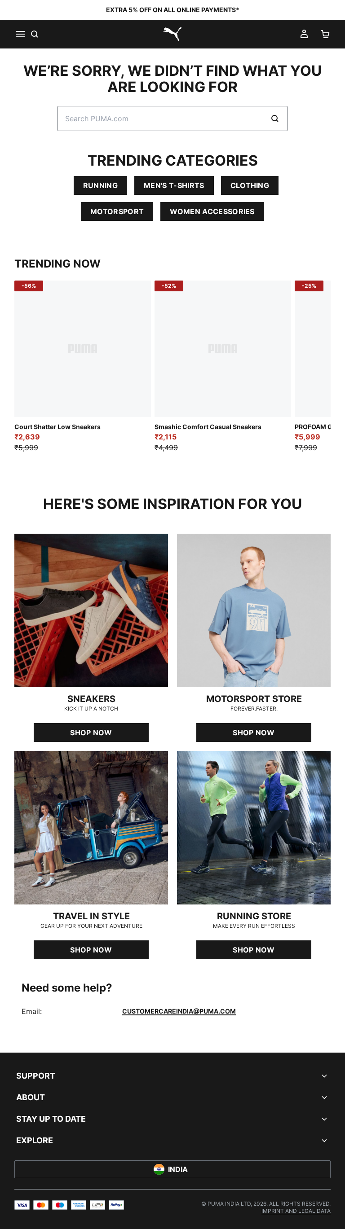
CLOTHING (250, 185)
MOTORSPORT (117, 211)
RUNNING (100, 185)
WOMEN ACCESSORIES (212, 211)
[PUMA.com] (172, 34)
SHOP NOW (91, 732)
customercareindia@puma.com (179, 1011)
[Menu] (20, 34)
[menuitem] (296, 1210)
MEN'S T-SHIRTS (174, 185)
